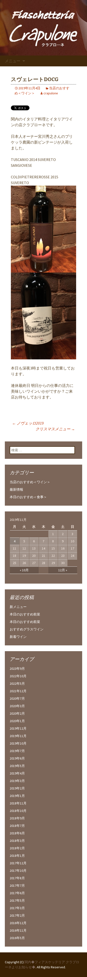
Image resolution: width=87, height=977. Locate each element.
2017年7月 (17, 885)
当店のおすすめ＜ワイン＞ (30, 482)
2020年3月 (17, 706)
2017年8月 (17, 878)
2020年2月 (17, 713)
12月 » (62, 570)
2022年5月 (17, 683)
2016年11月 (18, 930)
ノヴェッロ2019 (28, 423)
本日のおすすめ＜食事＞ (28, 497)
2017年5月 (17, 900)
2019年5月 (17, 766)
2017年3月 (17, 908)
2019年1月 (17, 796)
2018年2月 (17, 848)
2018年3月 (17, 840)
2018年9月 (17, 818)
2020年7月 (17, 698)
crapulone (51, 93)
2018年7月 (17, 825)
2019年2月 (17, 788)
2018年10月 (18, 811)
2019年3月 (17, 781)
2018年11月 (18, 803)
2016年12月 (18, 923)
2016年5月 (17, 938)
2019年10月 (18, 743)
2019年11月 (18, 736)
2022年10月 (18, 676)
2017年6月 (17, 893)
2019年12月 (18, 728)
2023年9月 (17, 668)
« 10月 (24, 570)
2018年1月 (17, 855)
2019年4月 (17, 773)
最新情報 (16, 489)
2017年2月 (17, 915)
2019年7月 (17, 751)
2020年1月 (17, 721)
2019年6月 (17, 758)
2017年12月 (18, 863)
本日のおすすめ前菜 (25, 614)
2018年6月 (17, 833)
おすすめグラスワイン (27, 629)
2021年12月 (18, 691)
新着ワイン (18, 637)
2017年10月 (18, 870)
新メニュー (18, 607)
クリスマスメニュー (55, 428)
